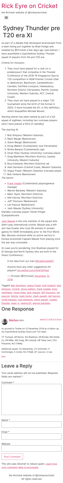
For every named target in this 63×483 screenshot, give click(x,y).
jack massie (33, 292)
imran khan (20, 292)
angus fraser (34, 285)
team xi (15, 303)
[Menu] (6, 17)
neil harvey (54, 296)
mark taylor (25, 296)
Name (5, 420)
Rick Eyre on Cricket (29, 5)
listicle (14, 296)
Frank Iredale (14, 183)
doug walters (28, 288)
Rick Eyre (13, 320)
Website (5, 444)
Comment (7, 382)
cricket (16, 288)
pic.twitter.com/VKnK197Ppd (33, 270)
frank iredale (44, 288)
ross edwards (25, 299)
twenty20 (26, 303)
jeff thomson (48, 292)
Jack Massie (8, 221)
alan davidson (18, 285)
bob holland (48, 285)
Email (5, 432)
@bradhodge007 (44, 261)
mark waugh (40, 296)
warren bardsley (41, 303)
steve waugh (41, 299)
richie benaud (8, 299)
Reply (3, 356)
